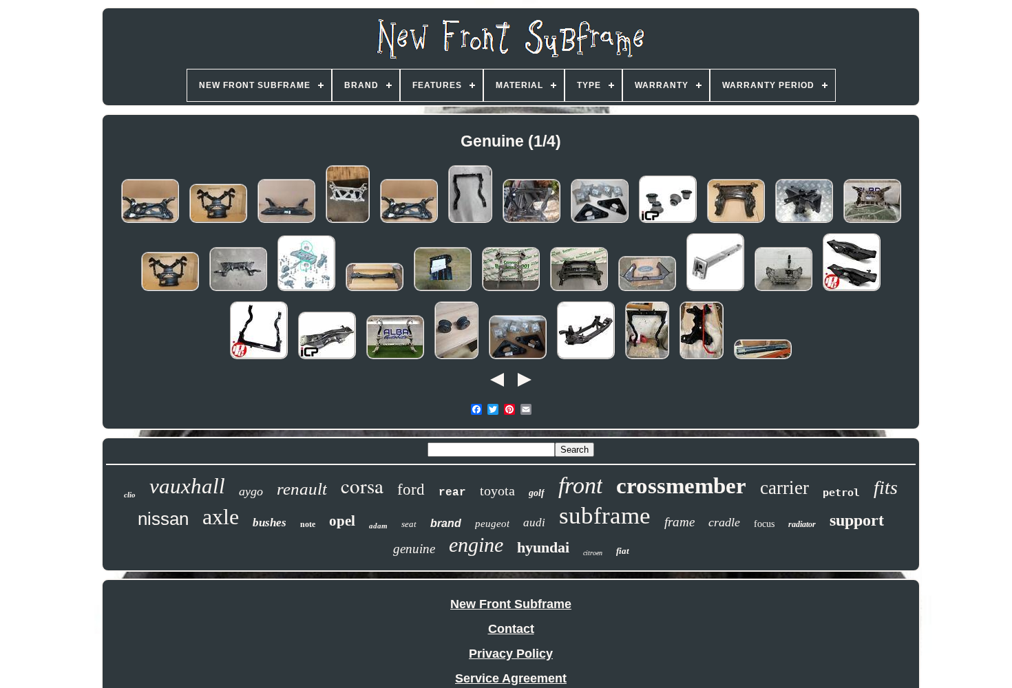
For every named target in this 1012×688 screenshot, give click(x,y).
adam (378, 526)
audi (534, 522)
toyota (497, 490)
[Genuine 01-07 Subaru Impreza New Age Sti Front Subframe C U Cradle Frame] (470, 222)
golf (537, 493)
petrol (841, 492)
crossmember (681, 485)
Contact (511, 629)
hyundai (543, 547)
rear (452, 492)
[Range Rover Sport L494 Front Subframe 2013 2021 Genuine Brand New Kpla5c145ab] (510, 290)
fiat (622, 551)
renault (302, 489)
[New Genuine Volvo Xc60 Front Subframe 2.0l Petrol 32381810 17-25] (531, 222)
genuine (414, 548)
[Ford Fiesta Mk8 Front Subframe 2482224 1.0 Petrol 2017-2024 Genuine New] (286, 222)
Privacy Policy (511, 653)
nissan (163, 518)
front (580, 485)
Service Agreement (511, 678)
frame (679, 522)
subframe (605, 515)
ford (411, 489)
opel (342, 521)
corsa (362, 485)
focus (764, 524)
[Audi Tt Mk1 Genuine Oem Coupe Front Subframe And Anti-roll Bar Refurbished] (701, 358)
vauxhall (187, 486)
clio (130, 495)
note (307, 524)
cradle (724, 522)
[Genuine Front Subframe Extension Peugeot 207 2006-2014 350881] (715, 290)
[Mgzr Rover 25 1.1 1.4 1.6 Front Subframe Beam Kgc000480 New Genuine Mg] (374, 290)
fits (886, 487)
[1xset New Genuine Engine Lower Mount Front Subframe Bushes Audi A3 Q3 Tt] (306, 290)
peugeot (492, 523)
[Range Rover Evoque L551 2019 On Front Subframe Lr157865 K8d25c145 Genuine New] (872, 222)
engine (476, 544)
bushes (269, 522)
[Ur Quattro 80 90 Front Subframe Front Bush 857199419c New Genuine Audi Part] (456, 358)
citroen (592, 553)
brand (445, 523)
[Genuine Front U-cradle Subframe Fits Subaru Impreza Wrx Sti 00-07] (258, 358)
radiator (802, 524)
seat (409, 524)
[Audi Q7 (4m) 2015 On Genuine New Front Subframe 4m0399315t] (395, 358)
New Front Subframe (510, 604)
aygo (251, 491)
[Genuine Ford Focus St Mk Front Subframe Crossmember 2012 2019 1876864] (586, 358)
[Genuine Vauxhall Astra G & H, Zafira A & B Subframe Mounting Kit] (599, 222)
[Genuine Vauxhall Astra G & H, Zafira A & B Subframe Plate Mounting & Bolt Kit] (517, 358)
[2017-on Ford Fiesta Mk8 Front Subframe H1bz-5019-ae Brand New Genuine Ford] (238, 290)
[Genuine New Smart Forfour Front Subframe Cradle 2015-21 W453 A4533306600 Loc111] (736, 222)
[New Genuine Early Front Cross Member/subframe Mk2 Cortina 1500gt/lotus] (647, 290)
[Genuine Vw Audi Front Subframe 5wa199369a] (347, 222)
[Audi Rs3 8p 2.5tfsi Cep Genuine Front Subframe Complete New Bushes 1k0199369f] (783, 290)
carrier (784, 487)
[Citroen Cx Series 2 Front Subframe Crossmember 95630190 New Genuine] (762, 358)
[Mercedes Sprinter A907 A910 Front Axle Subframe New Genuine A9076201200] (579, 290)
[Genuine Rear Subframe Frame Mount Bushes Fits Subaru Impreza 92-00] (667, 222)
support (857, 520)
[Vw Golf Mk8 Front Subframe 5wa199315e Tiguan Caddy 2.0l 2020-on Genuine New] (150, 222)
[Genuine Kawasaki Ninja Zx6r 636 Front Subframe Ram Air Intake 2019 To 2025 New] (804, 222)
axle (220, 516)
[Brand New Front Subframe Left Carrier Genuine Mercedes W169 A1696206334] (442, 290)
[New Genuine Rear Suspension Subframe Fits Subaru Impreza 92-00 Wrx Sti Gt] (851, 290)
